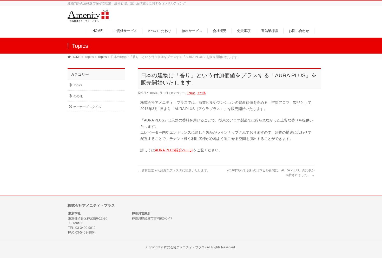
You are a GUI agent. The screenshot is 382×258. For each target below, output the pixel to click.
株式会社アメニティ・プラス (184, 247)
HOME (76, 57)
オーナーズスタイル (87, 107)
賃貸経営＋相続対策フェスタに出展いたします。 (174, 170)
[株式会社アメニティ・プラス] (88, 19)
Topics (102, 57)
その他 (201, 92)
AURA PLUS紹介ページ (174, 150)
